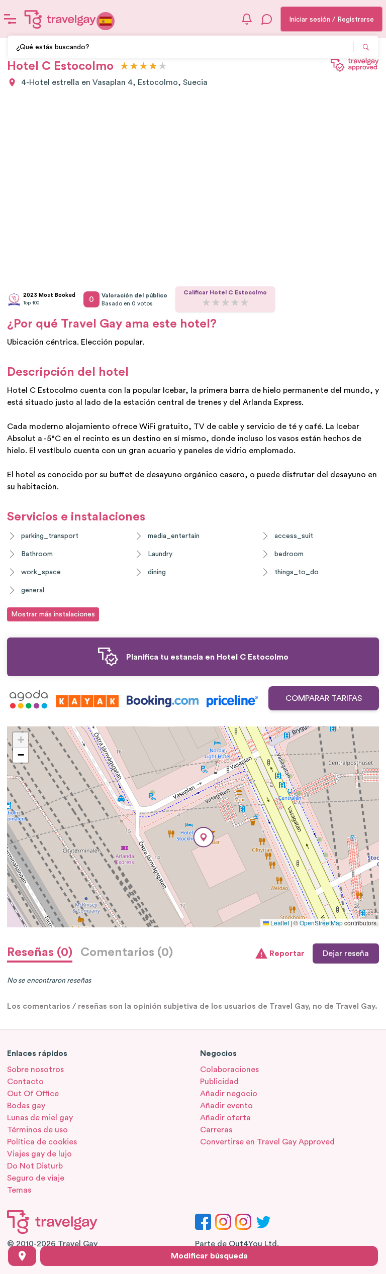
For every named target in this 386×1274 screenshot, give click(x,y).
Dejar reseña (346, 953)
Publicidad (219, 1082)
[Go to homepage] (60, 19)
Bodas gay (26, 1106)
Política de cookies (42, 1142)
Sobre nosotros (35, 1070)
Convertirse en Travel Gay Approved (267, 1142)
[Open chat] (267, 19)
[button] (203, 837)
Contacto (25, 1082)
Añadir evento (226, 1106)
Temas (19, 1190)
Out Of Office (33, 1094)
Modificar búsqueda (209, 1256)
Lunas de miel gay (40, 1118)
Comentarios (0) (126, 952)
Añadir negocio (228, 1094)
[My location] (22, 1256)
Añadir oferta (225, 1118)
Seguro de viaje (35, 1178)
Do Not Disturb (35, 1166)
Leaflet (279, 922)
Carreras (216, 1130)
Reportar (287, 953)
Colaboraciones (229, 1070)
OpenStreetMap (321, 922)
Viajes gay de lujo (39, 1154)
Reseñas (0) (39, 952)
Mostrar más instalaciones (53, 614)
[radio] (124, 66)
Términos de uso (37, 1130)
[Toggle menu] (10, 19)
